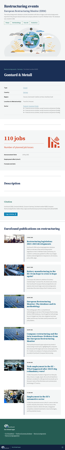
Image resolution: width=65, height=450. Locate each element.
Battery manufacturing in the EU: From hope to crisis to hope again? (42, 274)
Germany (20, 69)
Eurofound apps (9, 429)
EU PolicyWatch (9, 434)
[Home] (32, 42)
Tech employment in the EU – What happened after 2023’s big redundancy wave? (42, 369)
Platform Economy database (24, 434)
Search (26, 23)
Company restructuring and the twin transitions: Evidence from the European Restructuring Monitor (42, 337)
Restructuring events (10, 69)
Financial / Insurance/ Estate (30, 106)
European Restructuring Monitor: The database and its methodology (41, 304)
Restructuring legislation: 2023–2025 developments (39, 242)
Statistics (34, 23)
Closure (25, 88)
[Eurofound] (9, 426)
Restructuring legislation (12, 436)
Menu (62, 447)
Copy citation (9, 214)
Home (7, 23)
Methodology (16, 23)
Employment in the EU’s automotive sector (38, 397)
